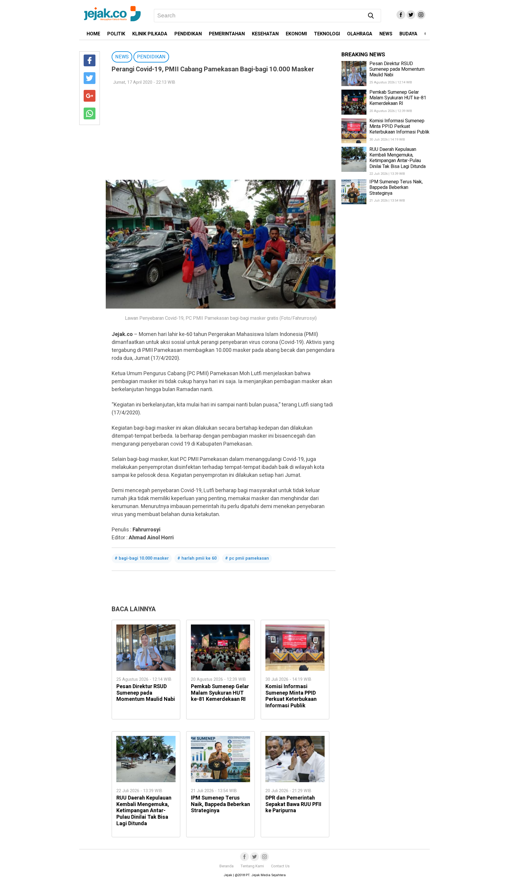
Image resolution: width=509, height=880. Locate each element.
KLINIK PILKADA (149, 33)
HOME (93, 33)
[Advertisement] (221, 132)
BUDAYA (408, 33)
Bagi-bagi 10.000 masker (144, 558)
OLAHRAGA (359, 33)
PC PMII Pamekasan (249, 558)
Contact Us (280, 866)
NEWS (385, 33)
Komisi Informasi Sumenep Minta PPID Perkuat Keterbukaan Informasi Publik (291, 696)
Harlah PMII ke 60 (199, 558)
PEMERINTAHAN (227, 33)
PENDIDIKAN (188, 33)
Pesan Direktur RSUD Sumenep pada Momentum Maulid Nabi (145, 693)
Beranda (226, 866)
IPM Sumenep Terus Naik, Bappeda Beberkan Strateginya (220, 804)
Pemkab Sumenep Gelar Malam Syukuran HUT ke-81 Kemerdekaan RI (220, 693)
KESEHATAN (265, 33)
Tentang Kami (252, 866)
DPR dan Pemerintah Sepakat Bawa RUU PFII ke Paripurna (293, 804)
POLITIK (116, 33)
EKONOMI (296, 33)
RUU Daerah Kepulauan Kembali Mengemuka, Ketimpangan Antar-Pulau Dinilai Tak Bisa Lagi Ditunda (143, 810)
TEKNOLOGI (327, 33)
